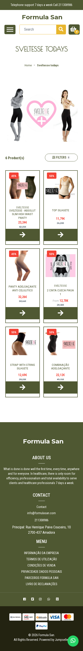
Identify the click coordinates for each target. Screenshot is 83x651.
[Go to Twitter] (33, 600)
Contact (41, 507)
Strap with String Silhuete (22, 366)
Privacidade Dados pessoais (41, 571)
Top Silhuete (60, 210)
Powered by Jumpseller (54, 639)
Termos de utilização (41, 559)
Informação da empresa (41, 553)
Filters (62, 157)
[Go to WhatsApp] (49, 600)
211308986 (41, 520)
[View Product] (22, 235)
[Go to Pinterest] (58, 600)
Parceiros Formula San (41, 578)
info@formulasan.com (41, 513)
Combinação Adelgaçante (60, 366)
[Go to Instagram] (41, 600)
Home (28, 65)
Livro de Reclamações (41, 584)
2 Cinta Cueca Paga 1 (60, 292)
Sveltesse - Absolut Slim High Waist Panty (22, 214)
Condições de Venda (41, 565)
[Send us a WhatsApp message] (73, 641)
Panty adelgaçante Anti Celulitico (22, 288)
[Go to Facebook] (25, 600)
